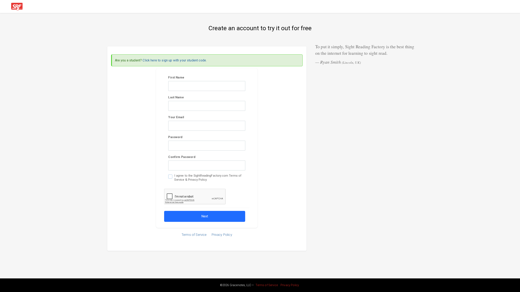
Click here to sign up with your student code (174, 60)
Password (175, 137)
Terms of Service (194, 235)
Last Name (176, 97)
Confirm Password (181, 157)
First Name (176, 77)
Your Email (176, 117)
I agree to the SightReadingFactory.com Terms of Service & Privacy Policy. (208, 177)
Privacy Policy (222, 235)
